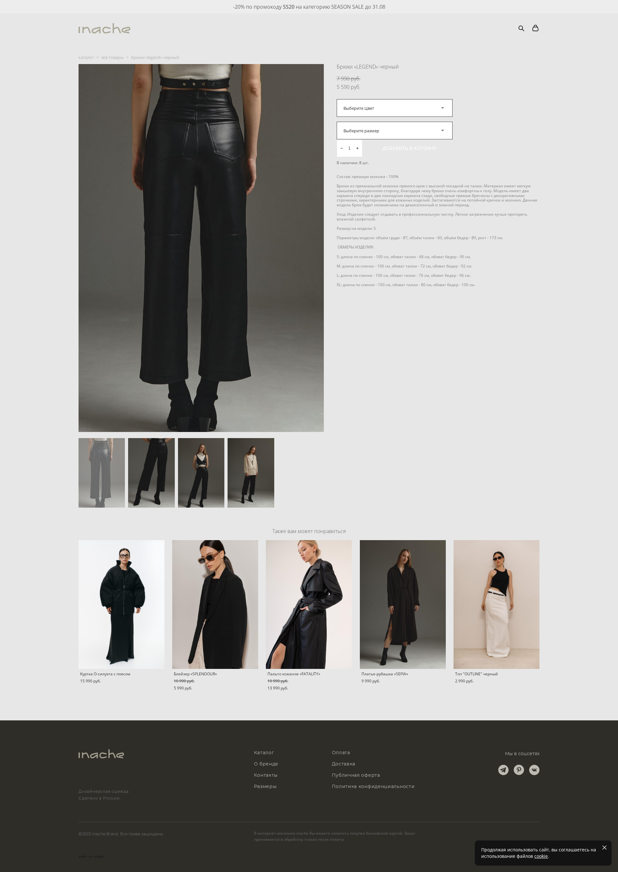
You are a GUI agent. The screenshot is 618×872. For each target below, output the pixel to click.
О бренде (266, 764)
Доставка (344, 764)
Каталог (264, 753)
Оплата (341, 753)
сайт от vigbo (91, 856)
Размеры (265, 786)
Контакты (266, 775)
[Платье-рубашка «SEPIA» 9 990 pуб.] (403, 604)
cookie (541, 856)
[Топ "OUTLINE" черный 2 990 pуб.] (496, 604)
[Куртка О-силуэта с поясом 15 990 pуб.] (121, 604)
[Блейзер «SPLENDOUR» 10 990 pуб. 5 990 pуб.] (215, 604)
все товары (112, 57)
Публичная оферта (356, 775)
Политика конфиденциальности (373, 786)
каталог (86, 57)
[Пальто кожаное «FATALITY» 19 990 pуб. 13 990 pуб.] (309, 604)
